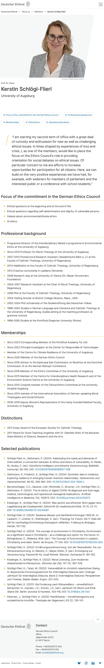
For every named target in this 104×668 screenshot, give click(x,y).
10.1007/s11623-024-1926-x (68, 481)
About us (26, 12)
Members (39, 12)
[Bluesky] (79, 663)
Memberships (12, 122)
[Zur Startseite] (15, 4)
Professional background (80, 115)
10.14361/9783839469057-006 (52, 469)
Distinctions (34, 122)
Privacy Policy (16, 663)
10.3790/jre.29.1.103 (78, 591)
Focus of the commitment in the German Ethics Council (32, 115)
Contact (38, 663)
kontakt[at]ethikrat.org (52, 652)
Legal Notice (5, 663)
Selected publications (59, 122)
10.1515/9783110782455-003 (86, 542)
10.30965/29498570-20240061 (31, 510)
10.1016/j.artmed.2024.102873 (73, 497)
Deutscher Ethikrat (9, 12)
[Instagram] (86, 663)
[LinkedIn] (93, 663)
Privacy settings (28, 663)
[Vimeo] (100, 663)
